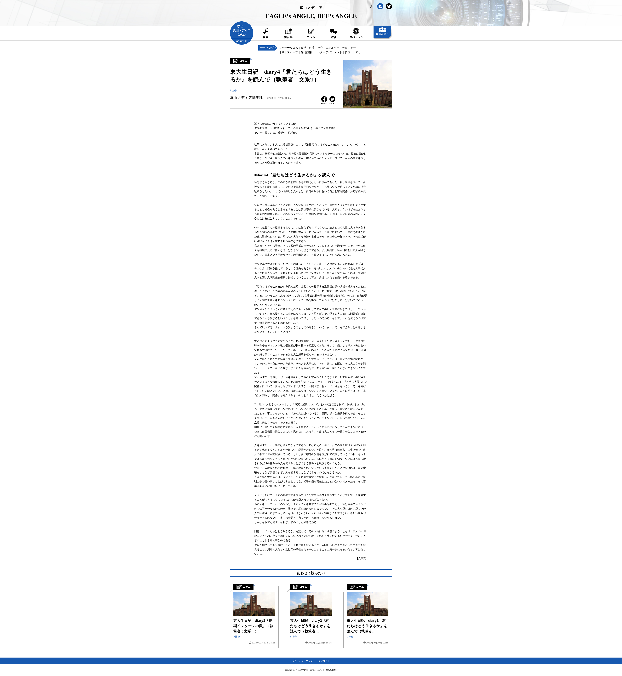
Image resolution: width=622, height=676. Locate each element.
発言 (265, 37)
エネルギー (332, 47)
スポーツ (292, 52)
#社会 (233, 90)
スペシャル (356, 37)
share (324, 103)
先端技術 (306, 52)
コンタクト (324, 660)
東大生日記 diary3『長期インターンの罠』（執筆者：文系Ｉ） (253, 626)
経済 (312, 47)
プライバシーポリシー (303, 660)
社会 (320, 47)
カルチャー (349, 47)
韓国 (347, 52)
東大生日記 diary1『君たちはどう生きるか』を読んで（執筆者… (367, 626)
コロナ (357, 52)
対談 (333, 37)
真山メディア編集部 (246, 98)
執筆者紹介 (382, 34)
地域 (281, 52)
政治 (303, 47)
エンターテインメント (328, 52)
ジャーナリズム (288, 47)
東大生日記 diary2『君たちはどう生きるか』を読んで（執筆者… (310, 626)
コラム (311, 37)
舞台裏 (288, 37)
